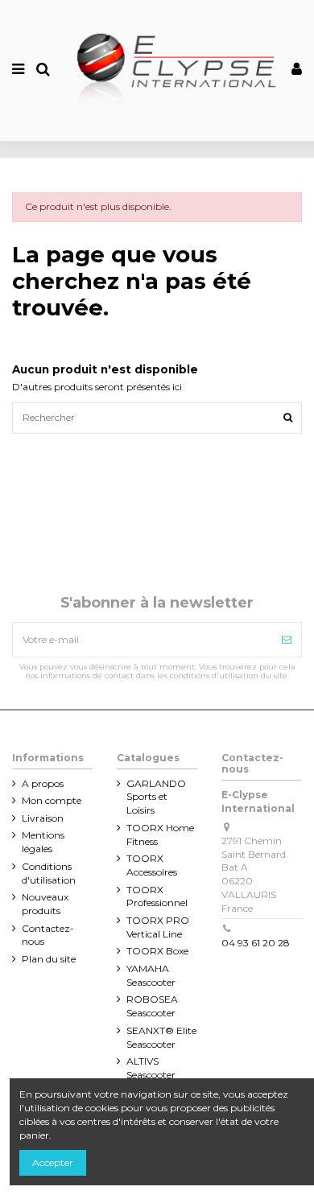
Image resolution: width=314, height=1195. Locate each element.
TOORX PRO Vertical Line (157, 927)
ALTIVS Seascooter (151, 1068)
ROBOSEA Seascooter (152, 1006)
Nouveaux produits (45, 904)
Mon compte (51, 800)
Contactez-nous (48, 935)
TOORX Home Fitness (160, 834)
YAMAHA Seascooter (151, 975)
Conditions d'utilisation (49, 873)
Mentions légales (43, 842)
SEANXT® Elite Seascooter (161, 1037)
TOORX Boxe (157, 951)
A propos (43, 783)
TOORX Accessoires (151, 865)
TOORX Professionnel (157, 896)
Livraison (43, 818)
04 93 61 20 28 (255, 943)
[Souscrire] (286, 640)
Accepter (52, 1162)
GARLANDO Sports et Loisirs (156, 797)
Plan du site (49, 959)
